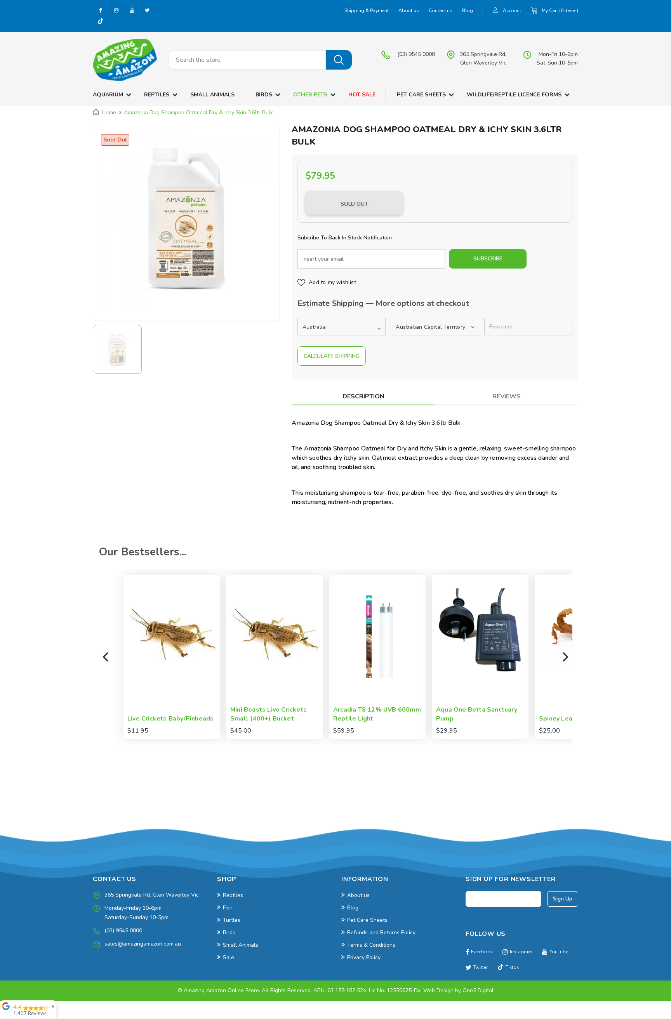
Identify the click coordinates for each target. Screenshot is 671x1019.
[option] (186, 219)
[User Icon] (495, 11)
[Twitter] (147, 10)
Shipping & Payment (366, 10)
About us (408, 10)
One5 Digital (478, 990)
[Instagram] (116, 10)
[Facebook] (100, 10)
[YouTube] (131, 10)
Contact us (440, 10)
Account (512, 10)
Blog (467, 10)
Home (109, 112)
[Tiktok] (100, 22)
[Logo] (125, 60)
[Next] (564, 657)
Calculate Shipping (332, 356)
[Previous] (106, 657)
